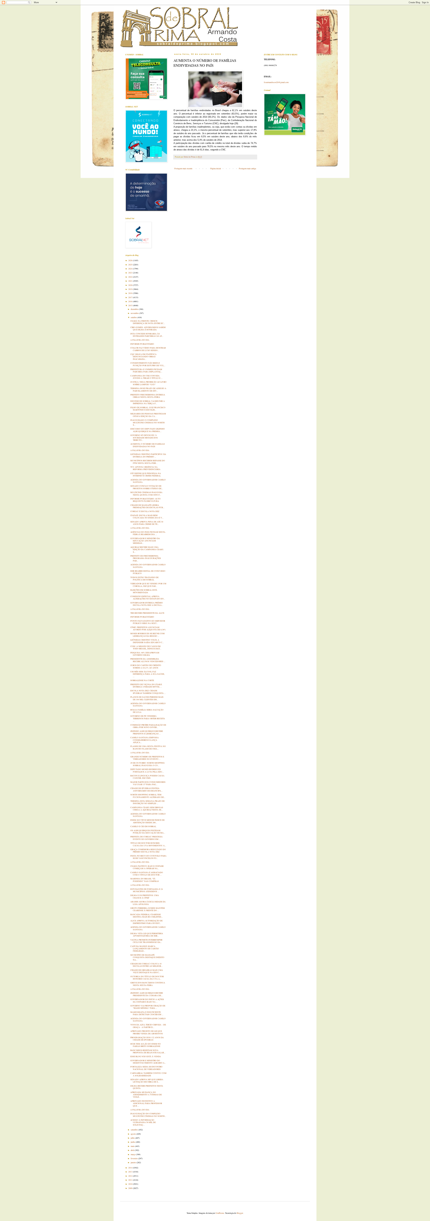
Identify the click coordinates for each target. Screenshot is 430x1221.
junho (133, 1142)
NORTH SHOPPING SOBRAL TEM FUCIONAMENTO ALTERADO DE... (147, 795)
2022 (130, 276)
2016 (130, 301)
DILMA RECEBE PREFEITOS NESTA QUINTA (146, 1086)
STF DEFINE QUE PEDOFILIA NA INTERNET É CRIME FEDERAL (145, 474)
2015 (130, 305)
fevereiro (134, 1158)
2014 (130, 1167)
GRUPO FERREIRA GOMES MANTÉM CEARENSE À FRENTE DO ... (147, 909)
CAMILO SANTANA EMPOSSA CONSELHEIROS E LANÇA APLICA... (144, 740)
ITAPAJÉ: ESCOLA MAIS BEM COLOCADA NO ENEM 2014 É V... (146, 516)
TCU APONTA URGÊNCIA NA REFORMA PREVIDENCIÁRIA (145, 468)
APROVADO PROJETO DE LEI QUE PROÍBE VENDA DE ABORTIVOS (146, 1032)
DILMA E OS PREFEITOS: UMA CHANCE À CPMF (144, 896)
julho (133, 1137)
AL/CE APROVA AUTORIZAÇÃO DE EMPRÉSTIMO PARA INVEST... (146, 921)
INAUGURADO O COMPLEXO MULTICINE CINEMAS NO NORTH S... (147, 422)
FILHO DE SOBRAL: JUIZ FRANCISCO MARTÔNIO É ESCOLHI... (147, 408)
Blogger (240, 1213)
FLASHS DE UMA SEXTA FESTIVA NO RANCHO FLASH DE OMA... (148, 747)
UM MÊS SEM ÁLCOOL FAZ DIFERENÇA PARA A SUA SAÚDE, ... (147, 674)
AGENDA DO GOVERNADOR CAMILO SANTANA (148, 480)
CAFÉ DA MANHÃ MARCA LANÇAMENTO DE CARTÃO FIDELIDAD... (144, 948)
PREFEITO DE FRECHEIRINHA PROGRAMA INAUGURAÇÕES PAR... (145, 558)
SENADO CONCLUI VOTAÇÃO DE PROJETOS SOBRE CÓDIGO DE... (146, 487)
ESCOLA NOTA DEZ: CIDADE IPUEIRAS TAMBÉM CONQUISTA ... (148, 691)
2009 (130, 1188)
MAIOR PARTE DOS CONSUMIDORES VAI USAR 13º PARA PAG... (147, 783)
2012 (130, 1175)
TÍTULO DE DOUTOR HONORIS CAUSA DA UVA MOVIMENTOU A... (148, 844)
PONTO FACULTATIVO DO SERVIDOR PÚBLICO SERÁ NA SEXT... (147, 621)
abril (133, 1150)
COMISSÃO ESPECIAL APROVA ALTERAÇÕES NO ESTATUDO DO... (147, 597)
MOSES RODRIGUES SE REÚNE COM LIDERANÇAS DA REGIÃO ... (147, 634)
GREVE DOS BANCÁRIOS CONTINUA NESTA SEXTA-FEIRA (147, 983)
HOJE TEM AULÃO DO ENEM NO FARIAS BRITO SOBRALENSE (145, 1044)
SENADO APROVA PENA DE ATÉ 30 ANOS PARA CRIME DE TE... (146, 522)
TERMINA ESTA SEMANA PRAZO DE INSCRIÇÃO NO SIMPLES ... (147, 802)
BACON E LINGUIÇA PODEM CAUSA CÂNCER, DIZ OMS (147, 776)
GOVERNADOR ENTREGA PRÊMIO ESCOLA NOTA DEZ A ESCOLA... (146, 603)
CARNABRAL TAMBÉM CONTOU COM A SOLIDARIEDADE (148, 1074)
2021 (130, 280)
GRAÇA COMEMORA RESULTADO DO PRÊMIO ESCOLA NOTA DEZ (148, 850)
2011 (130, 1179)
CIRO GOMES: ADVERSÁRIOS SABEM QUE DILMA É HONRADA (148, 328)
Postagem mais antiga (247, 168)
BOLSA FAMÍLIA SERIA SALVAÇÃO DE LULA (146, 710)
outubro (134, 317)
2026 (130, 260)
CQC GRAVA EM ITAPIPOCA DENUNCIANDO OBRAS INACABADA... (143, 356)
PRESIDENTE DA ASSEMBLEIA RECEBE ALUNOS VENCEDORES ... (147, 659)
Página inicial (215, 168)
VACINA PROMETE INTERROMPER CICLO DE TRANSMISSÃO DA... (146, 940)
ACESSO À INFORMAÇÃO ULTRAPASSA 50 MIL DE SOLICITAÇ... (143, 1122)
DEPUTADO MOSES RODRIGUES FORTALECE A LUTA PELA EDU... (147, 770)
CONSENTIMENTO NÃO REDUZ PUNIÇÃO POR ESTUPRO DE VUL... (147, 364)
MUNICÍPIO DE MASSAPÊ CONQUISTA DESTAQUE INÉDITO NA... (147, 957)
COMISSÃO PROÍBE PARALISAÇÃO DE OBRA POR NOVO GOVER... (148, 725)
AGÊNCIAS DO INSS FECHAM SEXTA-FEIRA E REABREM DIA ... (148, 533)
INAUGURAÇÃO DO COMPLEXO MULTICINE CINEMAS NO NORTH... (148, 1114)
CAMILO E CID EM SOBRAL (143, 826)
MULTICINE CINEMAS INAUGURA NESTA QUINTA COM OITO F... (146, 493)
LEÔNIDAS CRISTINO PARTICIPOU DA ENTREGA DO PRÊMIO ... (148, 455)
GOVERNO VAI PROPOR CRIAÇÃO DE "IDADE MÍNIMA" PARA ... (147, 1006)
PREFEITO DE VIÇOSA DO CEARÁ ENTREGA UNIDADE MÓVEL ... (146, 685)
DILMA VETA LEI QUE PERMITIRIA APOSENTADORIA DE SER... (146, 934)
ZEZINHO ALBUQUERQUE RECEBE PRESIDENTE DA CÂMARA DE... (146, 993)
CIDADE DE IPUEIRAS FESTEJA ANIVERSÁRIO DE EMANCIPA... (146, 789)
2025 (130, 264)
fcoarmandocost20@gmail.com (276, 82)
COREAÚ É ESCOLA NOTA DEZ (144, 511)
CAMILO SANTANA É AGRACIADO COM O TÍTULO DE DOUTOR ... (146, 873)
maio (133, 1146)
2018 (130, 293)
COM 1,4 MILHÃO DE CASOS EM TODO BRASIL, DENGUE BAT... (145, 647)
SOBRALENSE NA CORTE (142, 680)
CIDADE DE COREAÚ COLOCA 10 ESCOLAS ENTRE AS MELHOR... (146, 964)
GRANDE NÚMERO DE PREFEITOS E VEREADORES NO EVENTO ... (147, 757)
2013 (130, 1171)
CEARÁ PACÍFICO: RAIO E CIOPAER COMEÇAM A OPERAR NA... (147, 867)
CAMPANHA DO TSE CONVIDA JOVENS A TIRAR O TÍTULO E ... (146, 376)
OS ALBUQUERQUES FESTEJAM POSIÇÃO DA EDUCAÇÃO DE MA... (147, 831)
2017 (130, 297)
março (133, 1154)
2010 (130, 1184)
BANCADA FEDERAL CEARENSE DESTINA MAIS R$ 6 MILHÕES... (146, 915)
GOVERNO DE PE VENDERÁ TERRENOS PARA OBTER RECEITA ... (147, 718)
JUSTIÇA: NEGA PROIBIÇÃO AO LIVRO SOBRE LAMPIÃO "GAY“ (148, 382)
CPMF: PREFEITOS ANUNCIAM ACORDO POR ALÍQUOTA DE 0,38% (148, 628)
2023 (130, 272)
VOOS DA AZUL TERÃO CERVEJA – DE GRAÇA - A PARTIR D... (148, 1025)
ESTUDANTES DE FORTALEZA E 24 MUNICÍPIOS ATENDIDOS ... (146, 890)
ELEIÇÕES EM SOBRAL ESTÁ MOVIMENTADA (143, 591)
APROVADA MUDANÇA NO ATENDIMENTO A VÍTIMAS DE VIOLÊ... (146, 1094)
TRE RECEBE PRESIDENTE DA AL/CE (147, 613)
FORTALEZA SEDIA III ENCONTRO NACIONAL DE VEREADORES (146, 1067)
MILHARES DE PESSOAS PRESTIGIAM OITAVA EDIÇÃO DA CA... (148, 414)
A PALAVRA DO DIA (139, 339)
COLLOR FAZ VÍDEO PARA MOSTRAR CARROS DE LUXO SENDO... (148, 348)
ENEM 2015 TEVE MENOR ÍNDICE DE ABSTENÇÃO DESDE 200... (147, 821)
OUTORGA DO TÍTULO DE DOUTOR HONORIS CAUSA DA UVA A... (147, 977)
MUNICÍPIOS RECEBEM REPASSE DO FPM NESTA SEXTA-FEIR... (147, 461)
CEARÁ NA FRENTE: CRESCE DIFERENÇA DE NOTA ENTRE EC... (147, 321)
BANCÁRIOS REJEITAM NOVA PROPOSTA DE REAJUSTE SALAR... (147, 1051)
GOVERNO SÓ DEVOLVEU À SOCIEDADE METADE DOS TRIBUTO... (144, 437)
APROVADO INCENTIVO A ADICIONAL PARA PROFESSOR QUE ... (146, 1103)
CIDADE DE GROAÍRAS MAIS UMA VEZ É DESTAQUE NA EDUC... (146, 971)
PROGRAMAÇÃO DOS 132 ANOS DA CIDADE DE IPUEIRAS (147, 1038)
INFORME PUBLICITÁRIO (142, 343)
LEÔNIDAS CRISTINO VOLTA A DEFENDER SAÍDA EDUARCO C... (147, 640)
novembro (135, 313)
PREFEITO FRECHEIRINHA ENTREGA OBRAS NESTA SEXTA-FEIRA (147, 395)
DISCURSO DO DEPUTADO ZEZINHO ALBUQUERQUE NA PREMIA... (147, 429)
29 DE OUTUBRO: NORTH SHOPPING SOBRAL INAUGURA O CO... (147, 763)
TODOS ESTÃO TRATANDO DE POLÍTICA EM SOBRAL (144, 578)
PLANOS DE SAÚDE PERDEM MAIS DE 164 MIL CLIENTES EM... (146, 698)
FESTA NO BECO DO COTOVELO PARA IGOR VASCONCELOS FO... (148, 856)
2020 (130, 285)
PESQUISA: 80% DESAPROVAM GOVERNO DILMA (144, 653)
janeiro (134, 1162)
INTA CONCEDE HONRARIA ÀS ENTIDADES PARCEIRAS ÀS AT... (146, 334)
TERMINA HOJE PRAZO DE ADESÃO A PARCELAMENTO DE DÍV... (148, 389)
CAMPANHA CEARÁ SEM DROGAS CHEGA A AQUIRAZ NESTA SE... (146, 808)
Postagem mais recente (183, 168)
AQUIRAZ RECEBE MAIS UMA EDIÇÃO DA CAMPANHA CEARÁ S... (146, 549)
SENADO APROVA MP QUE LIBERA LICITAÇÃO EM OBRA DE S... (146, 1080)
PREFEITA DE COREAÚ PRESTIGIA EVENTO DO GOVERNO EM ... (146, 837)
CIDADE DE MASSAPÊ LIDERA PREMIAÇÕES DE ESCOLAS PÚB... (147, 506)
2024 (130, 268)
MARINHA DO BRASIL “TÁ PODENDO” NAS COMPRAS (144, 879)
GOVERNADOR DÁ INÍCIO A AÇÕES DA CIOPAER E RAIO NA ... (147, 1000)
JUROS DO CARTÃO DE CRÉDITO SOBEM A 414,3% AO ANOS (145, 666)
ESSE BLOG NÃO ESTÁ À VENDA (145, 1056)
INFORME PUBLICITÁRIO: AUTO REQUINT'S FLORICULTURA (145, 499)
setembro (134, 1129)
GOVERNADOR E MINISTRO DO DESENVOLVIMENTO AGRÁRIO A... (148, 1061)
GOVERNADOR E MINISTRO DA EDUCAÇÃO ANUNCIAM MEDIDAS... (145, 540)
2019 (130, 289)
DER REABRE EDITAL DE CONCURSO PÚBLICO (147, 572)
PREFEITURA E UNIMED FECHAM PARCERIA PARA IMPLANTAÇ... (146, 370)
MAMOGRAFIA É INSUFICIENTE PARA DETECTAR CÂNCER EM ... (146, 1013)
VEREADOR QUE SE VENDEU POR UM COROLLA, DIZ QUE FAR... (148, 584)
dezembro (135, 309)
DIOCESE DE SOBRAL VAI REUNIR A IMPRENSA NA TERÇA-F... (147, 402)
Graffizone (220, 1213)
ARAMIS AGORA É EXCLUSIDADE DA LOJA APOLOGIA (148, 902)
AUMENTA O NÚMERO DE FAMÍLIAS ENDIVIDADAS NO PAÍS (147, 444)
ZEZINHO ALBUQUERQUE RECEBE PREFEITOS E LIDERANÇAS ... (146, 732)
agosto (133, 1133)
